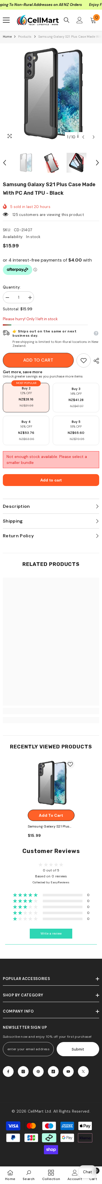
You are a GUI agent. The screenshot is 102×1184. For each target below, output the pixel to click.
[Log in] (79, 20)
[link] (83, 360)
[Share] (95, 361)
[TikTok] (53, 1071)
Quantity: (11, 287)
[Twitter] (83, 1071)
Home (7, 37)
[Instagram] (23, 1071)
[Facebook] (8, 1071)
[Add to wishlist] (70, 764)
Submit (78, 1049)
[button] (83, 137)
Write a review (51, 934)
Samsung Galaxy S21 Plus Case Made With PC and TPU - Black (49, 826)
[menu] (6, 20)
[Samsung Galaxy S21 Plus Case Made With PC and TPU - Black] (51, 783)
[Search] (66, 20)
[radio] (26, 397)
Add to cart (38, 360)
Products (25, 37)
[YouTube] (68, 1071)
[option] (51, 94)
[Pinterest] (38, 1071)
